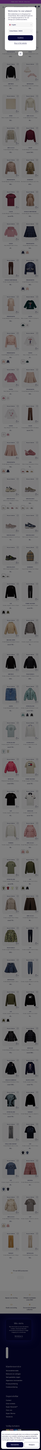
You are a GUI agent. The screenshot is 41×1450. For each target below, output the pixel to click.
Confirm (20, 38)
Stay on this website (20, 43)
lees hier (35, 1438)
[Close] (20, 53)
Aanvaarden (15, 1445)
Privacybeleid (27, 1438)
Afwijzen (32, 1445)
